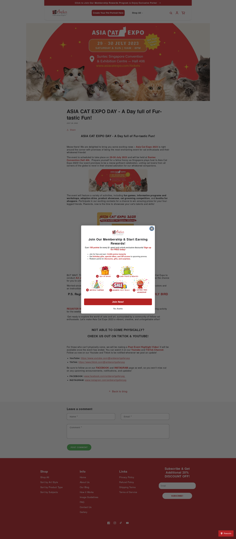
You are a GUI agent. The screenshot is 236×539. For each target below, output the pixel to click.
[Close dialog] (152, 228)
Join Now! (118, 301)
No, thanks (118, 309)
